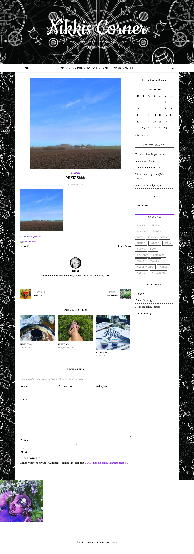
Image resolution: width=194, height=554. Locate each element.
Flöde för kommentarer (147, 306)
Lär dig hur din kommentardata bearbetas (107, 462)
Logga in (140, 293)
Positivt (142, 255)
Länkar (92, 68)
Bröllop (158, 231)
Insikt (141, 243)
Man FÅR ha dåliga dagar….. (150, 185)
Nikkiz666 (26, 344)
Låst (153, 249)
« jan (137, 135)
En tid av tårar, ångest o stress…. (151, 154)
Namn (24, 386)
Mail (64, 68)
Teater (154, 261)
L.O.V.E (141, 249)
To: (22, 447)
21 (160, 121)
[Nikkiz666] (25, 294)
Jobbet (154, 243)
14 (160, 115)
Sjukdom (158, 255)
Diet (140, 237)
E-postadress (65, 386)
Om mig (77, 68)
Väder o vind (145, 267)
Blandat (142, 231)
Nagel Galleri (123, 68)
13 (155, 115)
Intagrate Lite (35, 237)
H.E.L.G (152, 237)
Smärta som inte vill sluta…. (149, 167)
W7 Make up (158, 273)
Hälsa (164, 237)
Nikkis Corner (97, 28)
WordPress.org (143, 313)
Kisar (167, 243)
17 (138, 121)
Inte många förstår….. (146, 161)
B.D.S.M (141, 225)
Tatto (141, 261)
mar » (145, 135)
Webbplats (101, 386)
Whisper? (25, 439)
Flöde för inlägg (143, 300)
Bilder (75, 173)
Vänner (163, 267)
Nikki (25, 246)
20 (154, 121)
